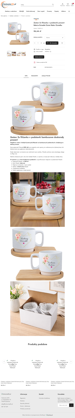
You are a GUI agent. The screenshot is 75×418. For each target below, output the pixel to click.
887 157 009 (4, 407)
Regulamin (22, 398)
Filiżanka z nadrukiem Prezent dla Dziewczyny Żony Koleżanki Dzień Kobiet (62, 382)
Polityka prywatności (25, 409)
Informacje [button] (23, 394)
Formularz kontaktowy (44, 398)
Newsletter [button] (61, 394)
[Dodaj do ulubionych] (62, 43)
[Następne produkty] (71, 361)
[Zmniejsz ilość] (35, 43)
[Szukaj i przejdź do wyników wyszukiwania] (53, 5)
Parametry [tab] (34, 76)
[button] (69, 11)
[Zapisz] (71, 405)
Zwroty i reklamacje (25, 406)
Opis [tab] (26, 76)
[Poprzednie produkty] (4, 361)
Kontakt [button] (41, 394)
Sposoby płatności (24, 403)
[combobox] (55, 37)
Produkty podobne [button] (37, 344)
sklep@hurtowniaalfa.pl (7, 404)
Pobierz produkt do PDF (42, 62)
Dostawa (22, 401)
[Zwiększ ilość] (41, 43)
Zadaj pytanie (39, 57)
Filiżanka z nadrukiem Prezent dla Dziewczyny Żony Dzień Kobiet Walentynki (12, 382)
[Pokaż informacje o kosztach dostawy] (50, 51)
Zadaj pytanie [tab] (46, 76)
